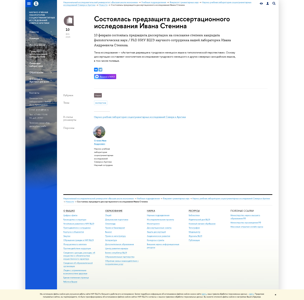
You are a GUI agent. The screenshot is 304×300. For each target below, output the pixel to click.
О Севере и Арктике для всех (39, 80)
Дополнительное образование (119, 244)
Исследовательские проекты (160, 219)
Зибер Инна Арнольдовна (40, 103)
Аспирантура (111, 240)
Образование (36, 72)
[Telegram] (100, 70)
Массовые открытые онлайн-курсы (247, 226)
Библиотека (194, 215)
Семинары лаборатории (36, 64)
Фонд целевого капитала (74, 244)
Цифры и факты (70, 215)
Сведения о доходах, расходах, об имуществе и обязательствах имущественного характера (79, 255)
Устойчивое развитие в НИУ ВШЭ (78, 223)
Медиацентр (194, 232)
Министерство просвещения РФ (246, 222)
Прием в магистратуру (115, 236)
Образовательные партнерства (119, 256)
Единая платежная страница (76, 277)
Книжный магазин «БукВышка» (202, 223)
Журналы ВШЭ (195, 236)
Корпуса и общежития (73, 232)
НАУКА (151, 210)
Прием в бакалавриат (115, 227)
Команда (34, 38)
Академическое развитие (158, 236)
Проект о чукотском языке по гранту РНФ (38, 54)
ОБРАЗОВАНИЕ (113, 210)
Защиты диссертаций (156, 232)
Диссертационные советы (159, 227)
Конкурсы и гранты (155, 240)
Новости (34, 31)
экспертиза (100, 102)
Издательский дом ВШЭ (199, 219)
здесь (204, 294)
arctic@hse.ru (42, 109)
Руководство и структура (74, 219)
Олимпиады (110, 223)
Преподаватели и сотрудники (77, 227)
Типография (194, 227)
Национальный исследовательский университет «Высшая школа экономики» (98, 198)
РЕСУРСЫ (194, 210)
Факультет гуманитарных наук (176, 198)
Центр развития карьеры (116, 248)
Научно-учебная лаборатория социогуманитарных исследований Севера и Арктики (140, 117)
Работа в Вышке (70, 281)
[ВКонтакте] (96, 70)
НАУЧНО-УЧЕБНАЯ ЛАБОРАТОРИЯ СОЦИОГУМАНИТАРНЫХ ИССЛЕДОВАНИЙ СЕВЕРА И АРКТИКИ (42, 17)
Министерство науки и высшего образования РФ (245, 217)
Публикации (194, 240)
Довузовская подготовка (116, 219)
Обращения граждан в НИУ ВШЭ (78, 240)
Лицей (108, 215)
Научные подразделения (158, 215)
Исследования (37, 44)
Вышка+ (108, 232)
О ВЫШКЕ (69, 210)
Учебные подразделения (148, 198)
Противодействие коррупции (77, 248)
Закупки (66, 236)
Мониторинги (153, 223)
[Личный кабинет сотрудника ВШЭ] (267, 3)
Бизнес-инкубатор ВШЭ (116, 252)
